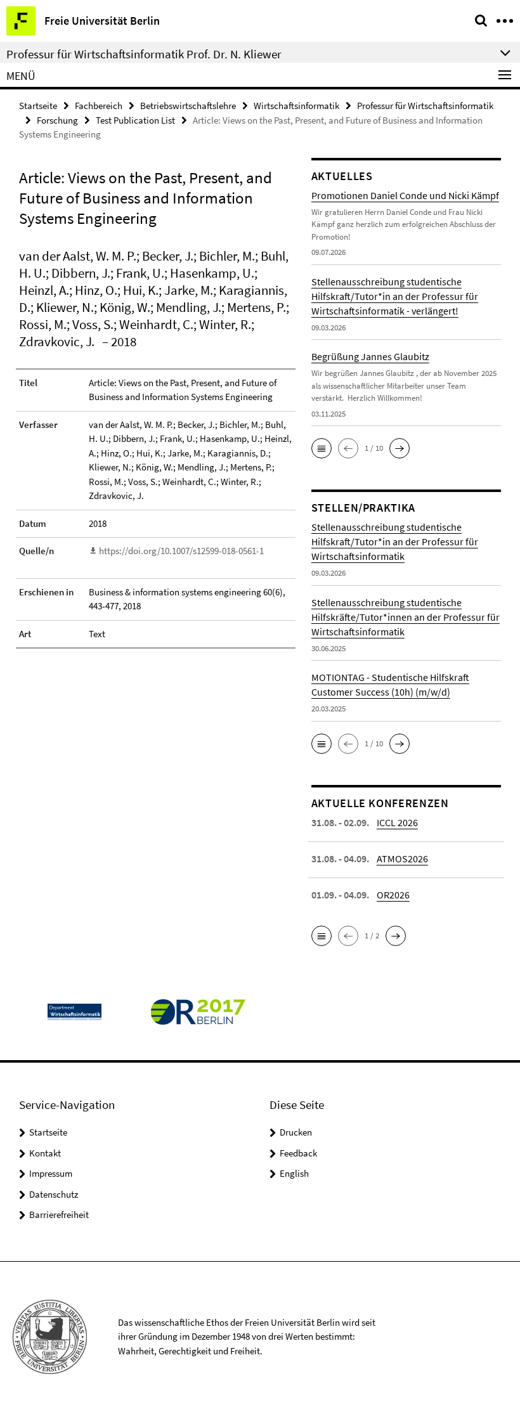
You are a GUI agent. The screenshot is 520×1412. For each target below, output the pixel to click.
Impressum (50, 1173)
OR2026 (393, 894)
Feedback (298, 1153)
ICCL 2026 (397, 822)
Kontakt (45, 1153)
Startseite (38, 106)
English (294, 1173)
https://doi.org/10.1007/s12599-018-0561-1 (181, 551)
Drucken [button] (296, 1132)
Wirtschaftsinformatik (296, 106)
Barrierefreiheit (59, 1214)
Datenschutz (53, 1194)
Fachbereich (98, 106)
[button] (321, 448)
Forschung (57, 120)
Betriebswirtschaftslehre (188, 106)
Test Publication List (135, 120)
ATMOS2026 (402, 858)
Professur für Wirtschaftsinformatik (425, 106)
